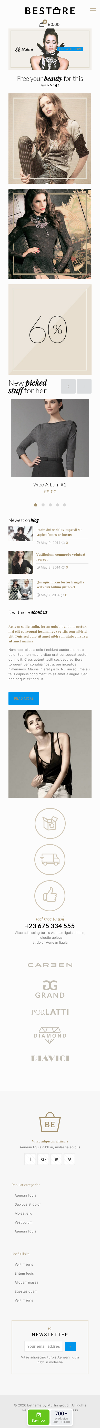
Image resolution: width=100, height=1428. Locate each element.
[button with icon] (30, 1159)
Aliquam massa (26, 1282)
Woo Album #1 (50, 484)
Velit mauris (24, 1264)
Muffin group (57, 1405)
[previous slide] (68, 386)
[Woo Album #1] (50, 438)
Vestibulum (23, 1222)
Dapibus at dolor (28, 1204)
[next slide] (84, 386)
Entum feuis (24, 1273)
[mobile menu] (93, 10)
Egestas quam (26, 1291)
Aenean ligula (25, 1195)
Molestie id (23, 1213)
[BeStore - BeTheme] (50, 10)
